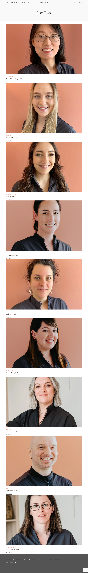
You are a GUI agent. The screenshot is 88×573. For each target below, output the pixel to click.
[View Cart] (79, 2)
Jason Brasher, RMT (11, 490)
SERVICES (14, 2)
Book (73, 2)
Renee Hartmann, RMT (12, 549)
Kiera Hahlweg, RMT (12, 137)
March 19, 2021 (10, 135)
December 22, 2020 (11, 194)
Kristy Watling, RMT (12, 196)
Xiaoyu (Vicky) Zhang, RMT (14, 79)
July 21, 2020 (10, 370)
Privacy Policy (51, 569)
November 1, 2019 (11, 547)
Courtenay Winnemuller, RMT (14, 255)
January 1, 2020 (10, 488)
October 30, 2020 (11, 253)
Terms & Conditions (71, 569)
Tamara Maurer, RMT (12, 373)
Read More (9, 81)
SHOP (29, 2)
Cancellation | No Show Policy (61, 569)
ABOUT (35, 2)
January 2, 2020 (10, 429)
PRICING (22, 2)
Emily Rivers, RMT (11, 314)
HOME (8, 2)
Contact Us (44, 2)
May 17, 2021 (9, 76)
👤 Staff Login (79, 569)
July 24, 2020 (10, 311)
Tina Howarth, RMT (12, 432)
